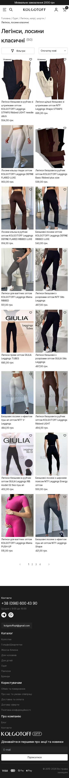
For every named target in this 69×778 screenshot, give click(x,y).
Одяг (15, 18)
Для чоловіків (9, 655)
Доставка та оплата (12, 699)
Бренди (5, 676)
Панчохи (6, 671)
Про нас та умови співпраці (16, 694)
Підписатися (35, 757)
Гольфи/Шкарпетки (11, 644)
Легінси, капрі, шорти (32, 18)
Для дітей (7, 660)
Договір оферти (10, 704)
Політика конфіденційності (16, 710)
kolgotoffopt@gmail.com (17, 625)
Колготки (6, 639)
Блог (3, 722)
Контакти (6, 727)
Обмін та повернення (13, 688)
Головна (5, 18)
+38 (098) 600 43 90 (19, 603)
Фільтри (20, 50)
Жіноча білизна (9, 650)
